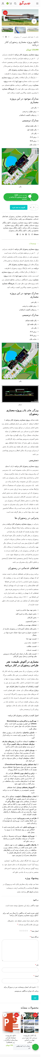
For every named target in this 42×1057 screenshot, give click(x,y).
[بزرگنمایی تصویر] (34, 21)
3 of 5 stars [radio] (23, 931)
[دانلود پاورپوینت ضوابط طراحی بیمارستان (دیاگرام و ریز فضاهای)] (11, 1022)
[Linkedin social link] (23, 234)
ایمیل (35, 976)
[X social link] (29, 234)
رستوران (17, 37)
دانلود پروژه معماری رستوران (22, 223)
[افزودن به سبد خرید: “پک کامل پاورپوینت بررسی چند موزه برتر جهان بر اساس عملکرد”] (24, 1015)
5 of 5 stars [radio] (20, 931)
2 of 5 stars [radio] (25, 931)
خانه (37, 37)
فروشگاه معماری (8, 89)
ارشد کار (30, 892)
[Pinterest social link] (26, 234)
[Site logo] (25, 3)
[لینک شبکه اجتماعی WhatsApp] (20, 234)
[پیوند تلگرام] (17, 234)
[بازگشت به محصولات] (6, 37)
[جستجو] (15, 3)
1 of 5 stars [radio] (27, 931)
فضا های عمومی (27, 37)
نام (36, 965)
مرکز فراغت (13, 219)
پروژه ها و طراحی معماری (25, 216)
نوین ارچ (19, 81)
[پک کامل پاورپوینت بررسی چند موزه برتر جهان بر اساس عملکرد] (30, 1022)
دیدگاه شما (34, 937)
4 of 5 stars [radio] (22, 931)
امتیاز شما (34, 931)
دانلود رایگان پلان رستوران (18, 230)
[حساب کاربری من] (3, 3)
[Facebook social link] (32, 234)
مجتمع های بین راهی (25, 219)
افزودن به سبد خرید (18, 207)
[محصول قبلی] (8, 37)
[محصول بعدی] (3, 37)
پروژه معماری (33, 55)
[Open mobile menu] (37, 3)
